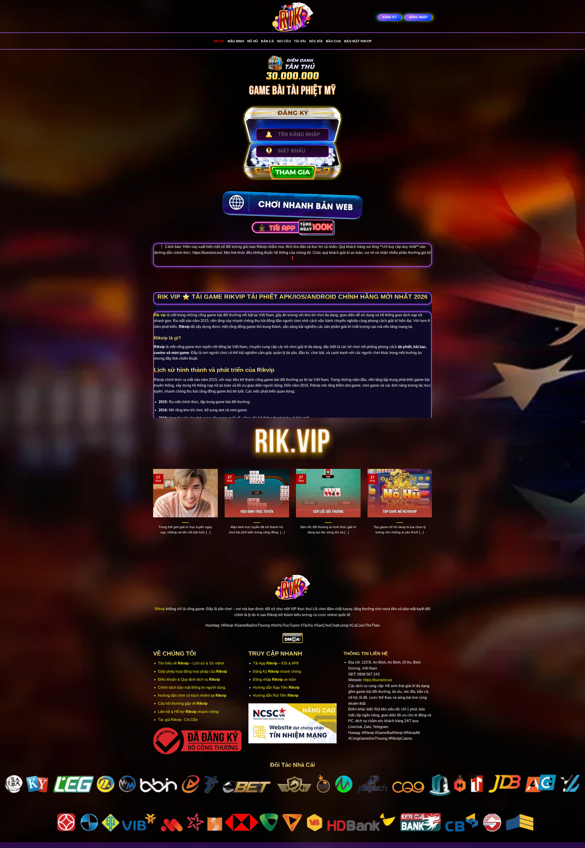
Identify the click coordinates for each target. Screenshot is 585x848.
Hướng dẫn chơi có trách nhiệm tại (192, 695)
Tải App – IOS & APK (276, 663)
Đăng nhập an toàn (274, 679)
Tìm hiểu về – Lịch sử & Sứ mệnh (191, 663)
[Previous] (152, 510)
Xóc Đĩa (316, 41)
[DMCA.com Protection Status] (292, 638)
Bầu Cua (333, 41)
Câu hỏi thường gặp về (182, 703)
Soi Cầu (284, 41)
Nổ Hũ (252, 41)
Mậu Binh (236, 41)
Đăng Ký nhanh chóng (277, 671)
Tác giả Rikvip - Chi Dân (178, 720)
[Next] (432, 510)
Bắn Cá (267, 41)
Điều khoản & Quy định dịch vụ (189, 679)
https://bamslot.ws (377, 680)
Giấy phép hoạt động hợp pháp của (192, 671)
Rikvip (218, 41)
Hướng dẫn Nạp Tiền (276, 687)
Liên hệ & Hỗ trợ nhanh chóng (188, 712)
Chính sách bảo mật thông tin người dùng (191, 687)
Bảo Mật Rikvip (358, 41)
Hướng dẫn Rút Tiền (275, 695)
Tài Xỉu (300, 41)
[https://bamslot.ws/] (292, 17)
